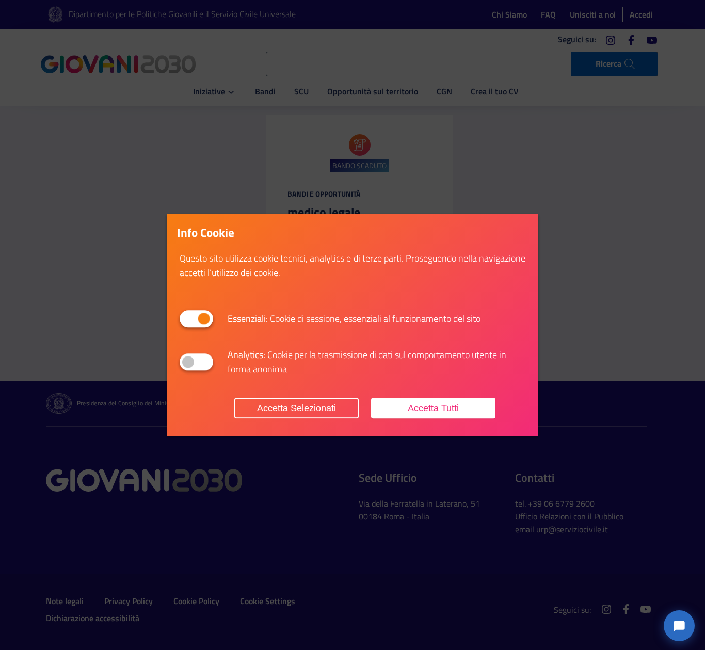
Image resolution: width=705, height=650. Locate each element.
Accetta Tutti (433, 408)
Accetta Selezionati (296, 408)
